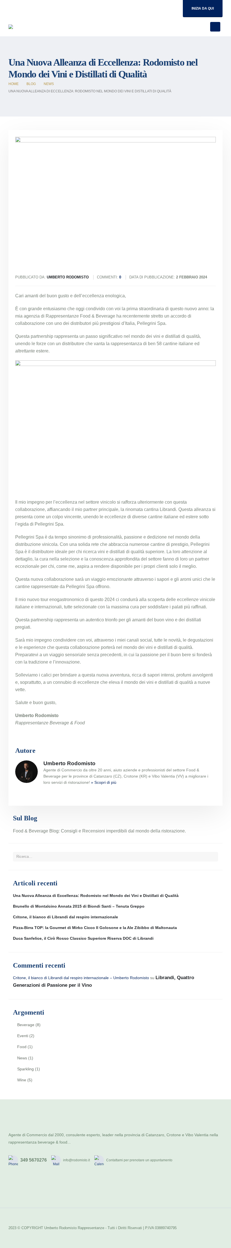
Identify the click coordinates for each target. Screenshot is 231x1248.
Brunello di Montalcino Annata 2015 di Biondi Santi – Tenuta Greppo (79, 906)
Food (21, 1046)
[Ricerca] (212, 856)
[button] (202, 27)
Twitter (27, 1189)
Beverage (25, 1024)
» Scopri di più (103, 782)
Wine (21, 1080)
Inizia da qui (203, 8)
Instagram (40, 1189)
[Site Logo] (30, 26)
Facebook (14, 1189)
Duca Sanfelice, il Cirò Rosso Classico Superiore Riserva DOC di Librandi (83, 938)
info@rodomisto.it (76, 1160)
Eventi (22, 1035)
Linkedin (53, 1189)
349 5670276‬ (33, 1160)
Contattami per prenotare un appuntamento (139, 1160)
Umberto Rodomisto (69, 763)
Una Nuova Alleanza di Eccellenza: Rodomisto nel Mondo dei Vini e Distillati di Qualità (96, 895)
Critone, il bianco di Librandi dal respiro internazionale (65, 917)
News (22, 1058)
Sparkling (25, 1069)
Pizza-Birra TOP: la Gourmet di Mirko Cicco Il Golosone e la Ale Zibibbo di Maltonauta (95, 927)
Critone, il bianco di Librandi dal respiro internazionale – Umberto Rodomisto (81, 977)
